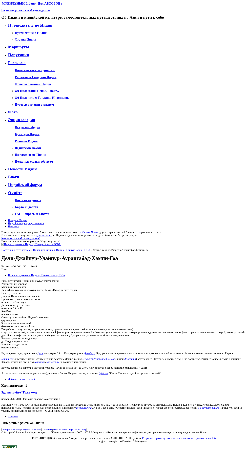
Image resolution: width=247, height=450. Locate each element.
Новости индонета (28, 200)
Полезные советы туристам (35, 70)
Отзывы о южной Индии (33, 84)
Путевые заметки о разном (34, 104)
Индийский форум (25, 185)
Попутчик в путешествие (15, 250)
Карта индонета (26, 207)
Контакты (47, 429)
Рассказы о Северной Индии (35, 77)
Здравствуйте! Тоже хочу (19, 392)
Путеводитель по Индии (30, 25)
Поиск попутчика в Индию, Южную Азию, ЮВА (61, 250)
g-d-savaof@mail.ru (208, 407)
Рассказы (17, 63)
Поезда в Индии (17, 220)
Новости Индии (22, 169)
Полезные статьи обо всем (34, 161)
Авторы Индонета (11, 429)
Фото (13, 112)
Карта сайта (74, 429)
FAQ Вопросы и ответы (32, 214)
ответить (13, 416)
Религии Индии (26, 141)
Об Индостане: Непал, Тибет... (37, 90)
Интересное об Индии (30, 154)
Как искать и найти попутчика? (20, 238)
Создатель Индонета (31, 429)
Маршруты (18, 47)
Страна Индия (25, 39)
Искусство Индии (27, 127)
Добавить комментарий (21, 379)
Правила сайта (60, 429)
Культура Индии (27, 134)
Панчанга (13, 226)
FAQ (84, 429)
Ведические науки (28, 148)
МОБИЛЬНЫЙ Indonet (19, 3)
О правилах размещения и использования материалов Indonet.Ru (179, 438)
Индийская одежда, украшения (26, 223)
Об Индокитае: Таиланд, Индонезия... (42, 97)
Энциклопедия (21, 120)
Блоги (13, 177)
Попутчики (18, 55)
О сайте (15, 193)
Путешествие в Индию (31, 32)
